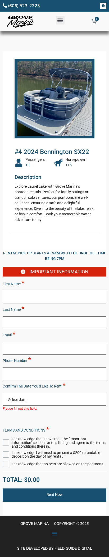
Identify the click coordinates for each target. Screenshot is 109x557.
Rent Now (55, 494)
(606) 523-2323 (23, 6)
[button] (60, 20)
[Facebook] (103, 6)
